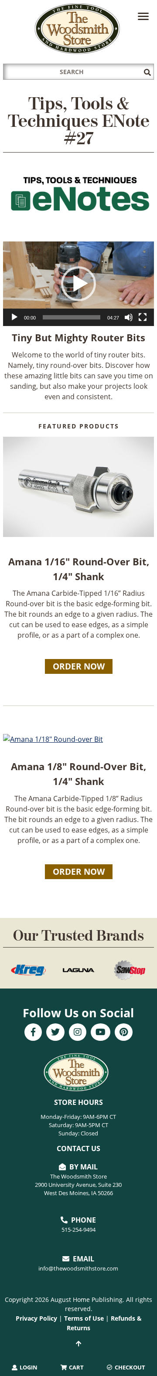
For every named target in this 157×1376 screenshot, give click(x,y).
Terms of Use (84, 1318)
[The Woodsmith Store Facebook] (33, 1033)
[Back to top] (78, 1344)
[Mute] (128, 317)
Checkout (129, 1367)
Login (28, 1367)
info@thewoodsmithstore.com (78, 1268)
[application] (78, 283)
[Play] (14, 317)
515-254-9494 (78, 1229)
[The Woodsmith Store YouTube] (100, 1033)
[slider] (71, 317)
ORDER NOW (79, 666)
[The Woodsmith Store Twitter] (55, 1033)
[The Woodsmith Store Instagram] (77, 1033)
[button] (78, 283)
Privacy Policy (36, 1318)
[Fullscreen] (142, 317)
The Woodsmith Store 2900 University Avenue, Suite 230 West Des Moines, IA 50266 (78, 1184)
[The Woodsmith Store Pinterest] (124, 1033)
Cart (76, 1367)
